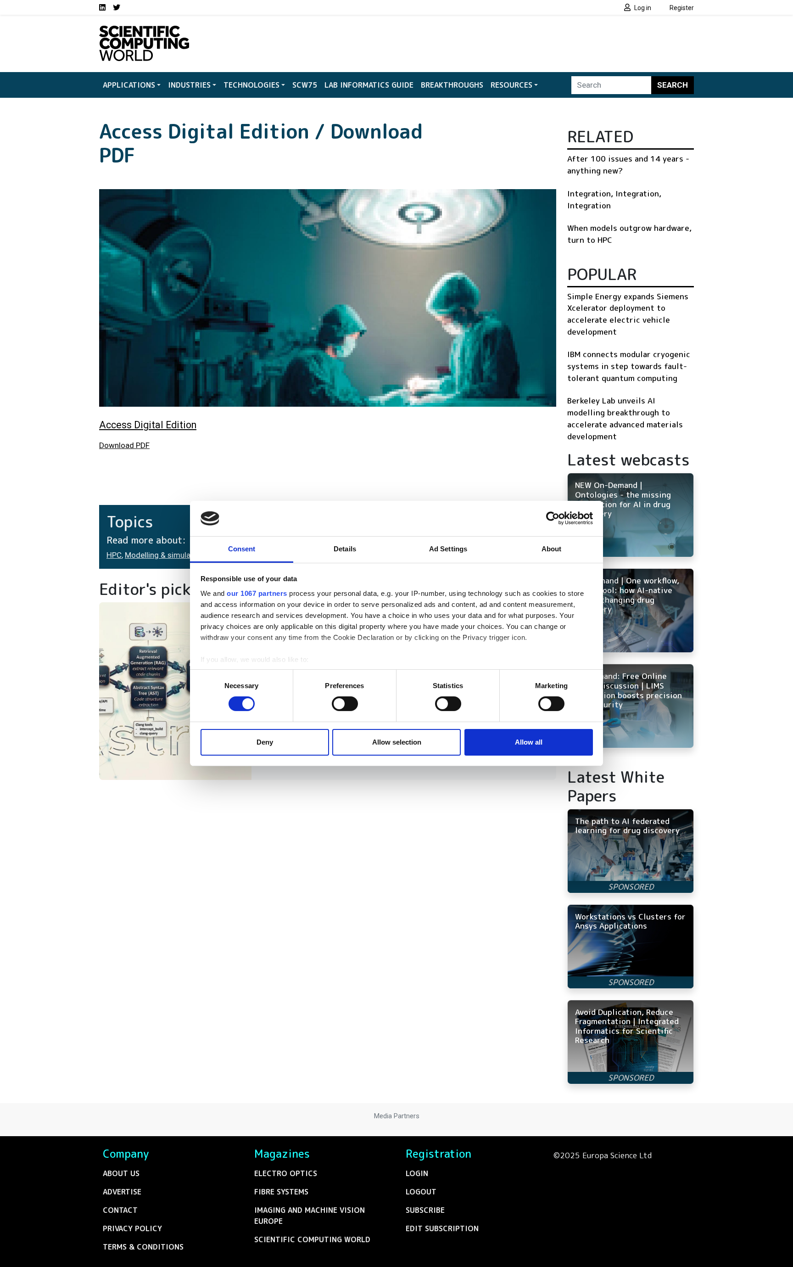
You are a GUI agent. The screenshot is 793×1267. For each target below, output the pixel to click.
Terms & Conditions (143, 1247)
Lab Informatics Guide (368, 85)
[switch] (345, 703)
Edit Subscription (442, 1228)
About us (121, 1173)
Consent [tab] (242, 549)
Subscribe (425, 1210)
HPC (114, 555)
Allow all (528, 742)
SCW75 (304, 85)
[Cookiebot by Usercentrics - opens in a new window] (553, 518)
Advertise (122, 1192)
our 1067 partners (257, 593)
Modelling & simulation (164, 555)
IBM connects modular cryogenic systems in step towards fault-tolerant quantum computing (628, 366)
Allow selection (396, 742)
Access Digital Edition (147, 425)
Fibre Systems (281, 1192)
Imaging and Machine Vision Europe (309, 1215)
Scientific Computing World (312, 1239)
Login (417, 1173)
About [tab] (552, 549)
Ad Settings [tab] (448, 549)
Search (672, 85)
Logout (421, 1192)
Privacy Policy (132, 1228)
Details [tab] (345, 549)
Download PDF (124, 445)
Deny (265, 742)
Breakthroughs (452, 85)
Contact (120, 1210)
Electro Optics (285, 1173)
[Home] (144, 31)
